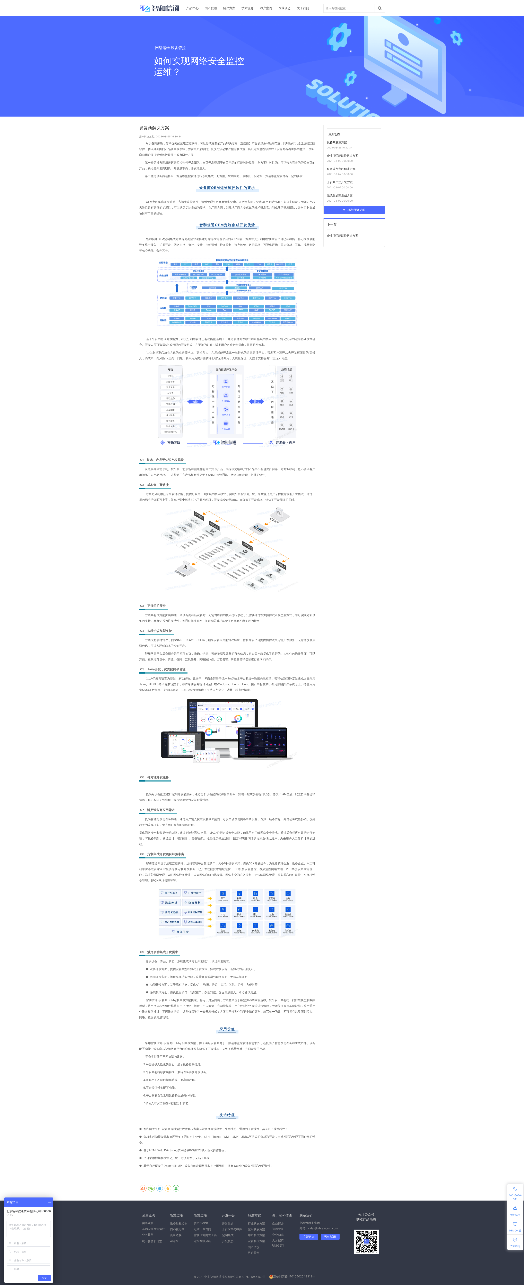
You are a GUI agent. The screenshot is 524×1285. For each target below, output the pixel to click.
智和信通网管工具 (205, 1235)
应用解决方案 (256, 1229)
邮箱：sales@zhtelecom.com (318, 1228)
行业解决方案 (256, 1223)
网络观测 (148, 1223)
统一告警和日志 (152, 1241)
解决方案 (229, 8)
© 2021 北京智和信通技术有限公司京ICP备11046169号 (229, 1276)
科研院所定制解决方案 (341, 169)
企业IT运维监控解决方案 (342, 155)
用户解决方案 (147, 136)
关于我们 (303, 8)
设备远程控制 (178, 1223)
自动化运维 (177, 1229)
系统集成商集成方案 (340, 195)
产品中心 (192, 8)
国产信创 (211, 8)
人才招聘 (278, 1240)
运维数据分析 (202, 1241)
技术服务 (248, 8)
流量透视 (176, 1235)
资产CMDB (201, 1223)
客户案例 (266, 8)
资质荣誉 (278, 1229)
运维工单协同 (202, 1229)
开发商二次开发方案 (340, 182)
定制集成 (228, 1235)
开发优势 (228, 1241)
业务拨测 (148, 1234)
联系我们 (278, 1245)
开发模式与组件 (232, 1229)
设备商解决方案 (337, 142)
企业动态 (284, 8)
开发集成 (227, 1223)
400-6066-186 (309, 1222)
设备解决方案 (256, 1241)
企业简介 (278, 1223)
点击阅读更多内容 (354, 209)
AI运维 (174, 1241)
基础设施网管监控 (153, 1229)
